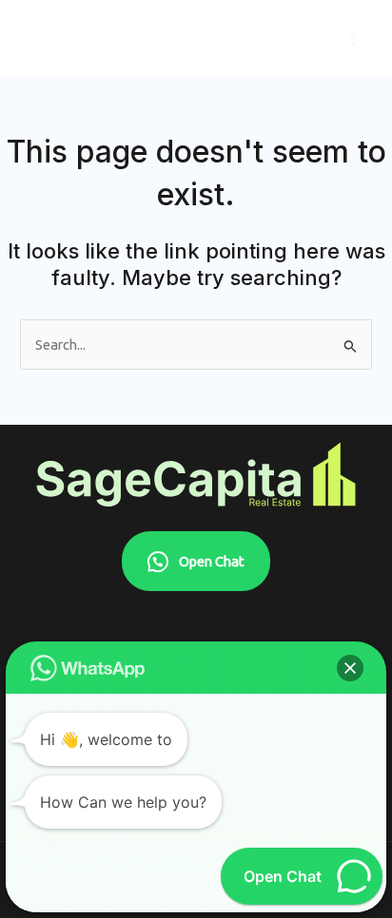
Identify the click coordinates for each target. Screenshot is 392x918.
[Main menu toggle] (353, 38)
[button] (350, 668)
